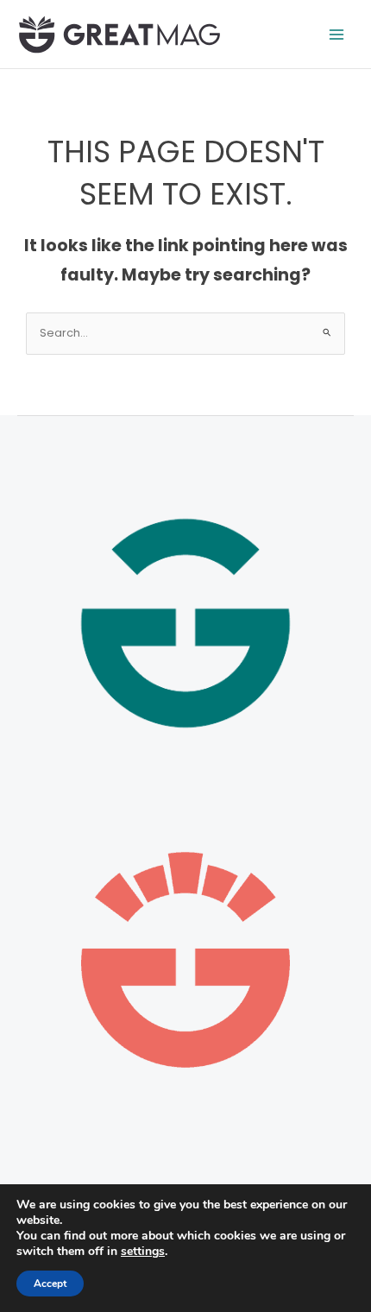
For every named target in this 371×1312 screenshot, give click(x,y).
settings (143, 1251)
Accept (50, 1283)
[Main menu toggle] (337, 34)
